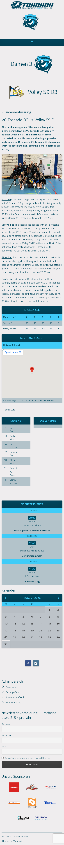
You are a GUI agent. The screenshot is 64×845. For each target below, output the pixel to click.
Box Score (10, 409)
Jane (12, 428)
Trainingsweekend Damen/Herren (32, 530)
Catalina (14, 452)
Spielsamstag (32, 581)
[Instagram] (36, 663)
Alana (13, 460)
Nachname (6, 735)
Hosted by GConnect (12, 841)
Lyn (11, 444)
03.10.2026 (32, 535)
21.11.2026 (32, 561)
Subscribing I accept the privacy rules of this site (27, 757)
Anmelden (11, 687)
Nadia (13, 436)
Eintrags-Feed (13, 692)
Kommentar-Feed (15, 697)
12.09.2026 (32, 510)
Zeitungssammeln (32, 556)
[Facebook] (28, 663)
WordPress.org (13, 702)
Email (4, 746)
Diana (13, 480)
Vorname (6, 723)
